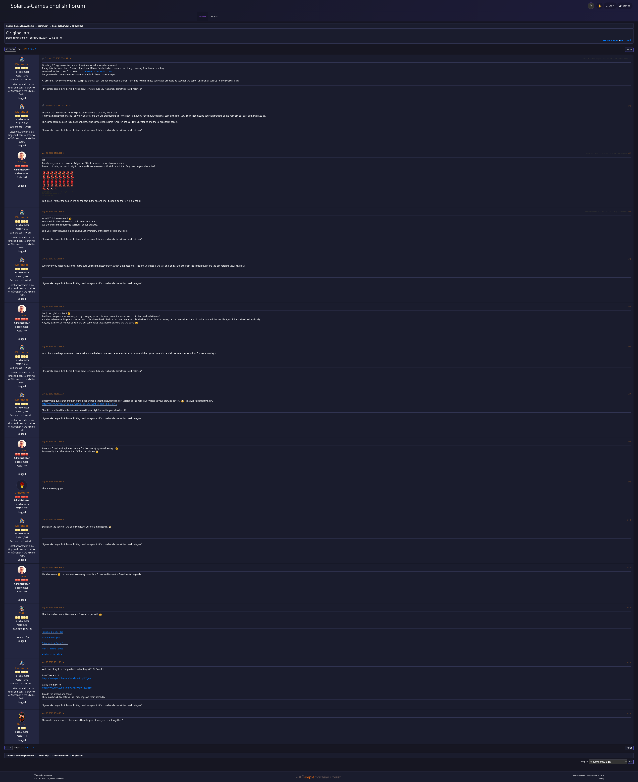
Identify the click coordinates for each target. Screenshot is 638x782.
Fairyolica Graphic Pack (52, 631)
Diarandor (21, 64)
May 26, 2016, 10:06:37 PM (53, 607)
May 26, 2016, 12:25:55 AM (53, 393)
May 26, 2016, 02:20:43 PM (53, 519)
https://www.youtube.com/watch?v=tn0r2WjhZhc (67, 687)
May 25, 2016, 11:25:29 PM (53, 346)
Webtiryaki (48, 775)
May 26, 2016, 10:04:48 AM (53, 481)
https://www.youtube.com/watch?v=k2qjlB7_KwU (67, 678)
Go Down (10, 49)
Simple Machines (57, 779)
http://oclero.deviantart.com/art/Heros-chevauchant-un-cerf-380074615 (79, 403)
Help (601, 779)
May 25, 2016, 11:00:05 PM (53, 306)
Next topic (626, 40)
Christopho (22, 492)
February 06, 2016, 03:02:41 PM (58, 58)
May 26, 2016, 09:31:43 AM (53, 441)
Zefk (22, 613)
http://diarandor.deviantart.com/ (95, 71)
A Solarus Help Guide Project (55, 643)
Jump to (584, 761)
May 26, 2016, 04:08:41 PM (53, 567)
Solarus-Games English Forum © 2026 (588, 775)
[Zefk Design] (21, 632)
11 (36, 49)
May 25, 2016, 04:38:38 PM (53, 153)
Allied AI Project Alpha (52, 654)
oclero (22, 162)
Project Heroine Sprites (52, 648)
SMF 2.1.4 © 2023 (41, 779)
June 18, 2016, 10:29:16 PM (53, 662)
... (33, 49)
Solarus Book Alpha (51, 637)
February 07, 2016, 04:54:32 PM (58, 105)
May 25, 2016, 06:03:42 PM (53, 211)
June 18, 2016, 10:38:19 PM (53, 713)
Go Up (8, 747)
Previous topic (611, 40)
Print (629, 49)
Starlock (22, 724)
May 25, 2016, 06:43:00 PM (53, 258)
